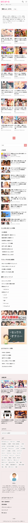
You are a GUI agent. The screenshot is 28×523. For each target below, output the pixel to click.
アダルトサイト (11, 448)
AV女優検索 (4, 232)
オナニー (3, 453)
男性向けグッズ (5, 286)
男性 (6, 466)
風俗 (16, 466)
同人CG (18, 457)
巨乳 (17, 462)
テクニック (11, 455)
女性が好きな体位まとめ (7, 249)
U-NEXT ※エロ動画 (6, 355)
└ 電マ (4, 300)
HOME (14, 518)
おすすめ (3, 446)
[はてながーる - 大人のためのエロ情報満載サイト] (5, 1)
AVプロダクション (5, 441)
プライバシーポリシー (7, 507)
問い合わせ (4, 512)
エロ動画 (8, 450)
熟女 (2, 466)
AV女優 (18, 441)
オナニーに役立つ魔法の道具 (8, 283)
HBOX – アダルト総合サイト (8, 363)
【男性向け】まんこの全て (8, 254)
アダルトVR (4, 448)
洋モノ (3, 464)
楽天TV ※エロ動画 (6, 358)
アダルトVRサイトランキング (8, 266)
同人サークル (4, 462)
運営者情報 (4, 504)
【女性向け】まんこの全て (8, 251)
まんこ (22, 446)
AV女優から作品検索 (6, 269)
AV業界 (9, 443)
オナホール (9, 453)
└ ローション (5, 303)
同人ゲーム (10, 460)
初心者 (14, 457)
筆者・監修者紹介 (6, 501)
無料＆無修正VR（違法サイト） (9, 235)
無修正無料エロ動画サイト (8, 237)
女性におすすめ (12, 462)
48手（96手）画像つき (7, 246)
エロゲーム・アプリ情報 (7, 243)
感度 (21, 462)
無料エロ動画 (21, 464)
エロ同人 (14, 450)
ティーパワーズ (5, 455)
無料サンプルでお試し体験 (8, 272)
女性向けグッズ (5, 292)
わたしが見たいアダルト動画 (8, 360)
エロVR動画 (23, 448)
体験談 (10, 457)
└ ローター (5, 297)
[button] (23, 1)
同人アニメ (4, 460)
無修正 (7, 464)
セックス (19, 453)
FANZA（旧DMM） (6, 352)
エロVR (17, 448)
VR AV (23, 443)
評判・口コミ (11, 466)
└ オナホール (5, 289)
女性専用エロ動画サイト (7, 240)
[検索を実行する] (25, 145)
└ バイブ (4, 295)
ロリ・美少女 (4, 457)
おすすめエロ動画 (10, 446)
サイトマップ (5, 510)
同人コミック (16, 460)
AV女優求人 (4, 443)
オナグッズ (19, 450)
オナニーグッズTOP (6, 280)
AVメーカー (13, 441)
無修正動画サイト (13, 464)
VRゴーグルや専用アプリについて (9, 263)
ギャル (14, 453)
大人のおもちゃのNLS (7, 366)
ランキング (18, 455)
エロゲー (3, 450)
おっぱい (17, 446)
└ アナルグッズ (6, 306)
